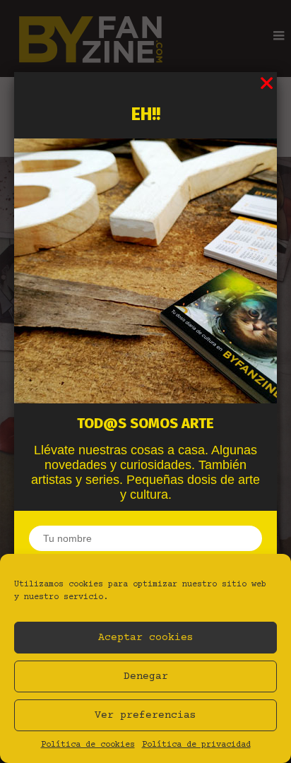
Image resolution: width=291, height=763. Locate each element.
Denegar (146, 676)
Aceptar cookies (146, 638)
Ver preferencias (145, 715)
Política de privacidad (196, 745)
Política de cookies (88, 745)
